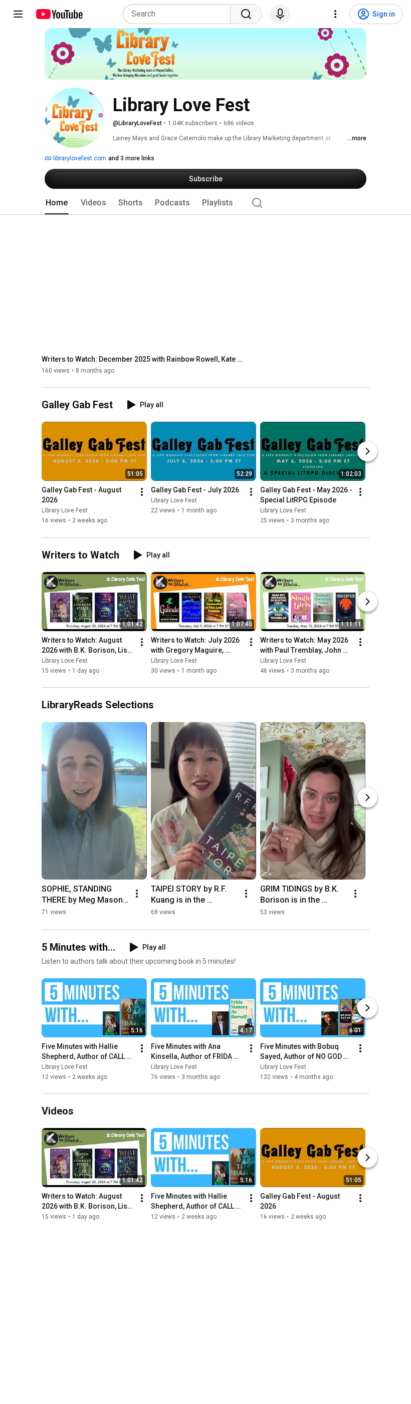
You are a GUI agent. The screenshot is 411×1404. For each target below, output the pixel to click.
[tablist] (205, 203)
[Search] (246, 14)
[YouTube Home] (59, 14)
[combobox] (179, 14)
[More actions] (142, 492)
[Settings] (335, 14)
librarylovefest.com (79, 158)
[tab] (57, 203)
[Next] (367, 452)
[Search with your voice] (280, 14)
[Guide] (18, 14)
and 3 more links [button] (131, 158)
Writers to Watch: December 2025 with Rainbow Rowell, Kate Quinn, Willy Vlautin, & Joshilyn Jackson (142, 359)
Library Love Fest (65, 510)
